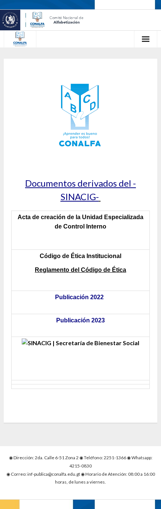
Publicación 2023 (80, 320)
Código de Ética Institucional (80, 256)
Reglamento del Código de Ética (80, 270)
